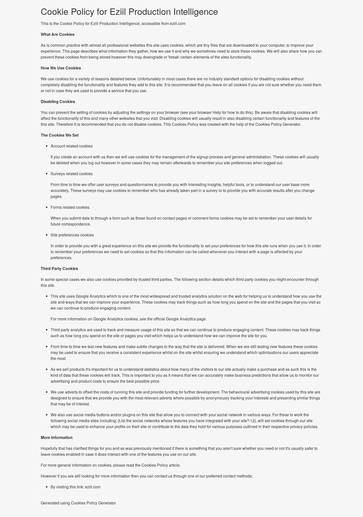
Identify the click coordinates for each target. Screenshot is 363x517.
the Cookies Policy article (157, 465)
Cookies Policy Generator (277, 124)
